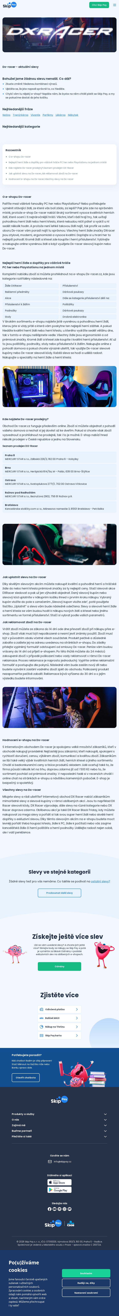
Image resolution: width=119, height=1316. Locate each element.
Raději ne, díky (86, 1282)
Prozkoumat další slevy (59, 892)
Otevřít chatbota (26, 1077)
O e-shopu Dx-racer (20, 156)
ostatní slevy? (100, 881)
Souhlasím (86, 1273)
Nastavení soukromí (86, 1292)
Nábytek (73, 115)
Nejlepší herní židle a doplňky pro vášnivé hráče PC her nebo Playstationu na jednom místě (58, 162)
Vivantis (35, 115)
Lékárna (60, 115)
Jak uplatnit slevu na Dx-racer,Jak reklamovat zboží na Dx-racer (43, 173)
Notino (6, 115)
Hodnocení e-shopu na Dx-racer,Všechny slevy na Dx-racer (41, 179)
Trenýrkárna (20, 115)
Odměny (59, 966)
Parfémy (48, 115)
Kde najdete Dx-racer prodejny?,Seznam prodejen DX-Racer (41, 167)
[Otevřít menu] (115, 5)
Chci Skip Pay (99, 5)
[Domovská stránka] (10, 5)
